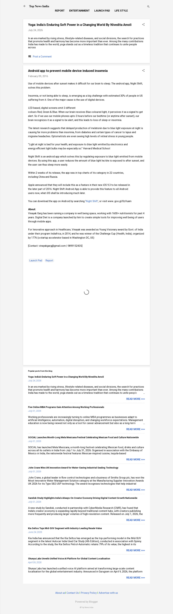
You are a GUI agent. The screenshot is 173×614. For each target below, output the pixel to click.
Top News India (39, 6)
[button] (143, 25)
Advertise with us (108, 592)
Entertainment (79, 10)
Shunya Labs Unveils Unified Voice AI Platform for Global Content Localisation (69, 558)
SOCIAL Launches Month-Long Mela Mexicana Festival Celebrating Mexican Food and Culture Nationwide (83, 437)
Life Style (121, 10)
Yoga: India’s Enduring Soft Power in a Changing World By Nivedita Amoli (79, 25)
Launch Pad (102, 10)
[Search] (148, 7)
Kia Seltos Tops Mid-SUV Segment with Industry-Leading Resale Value (65, 528)
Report (60, 10)
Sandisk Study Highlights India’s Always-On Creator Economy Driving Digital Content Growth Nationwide (82, 498)
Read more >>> (135, 398)
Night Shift (92, 201)
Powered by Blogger (86, 601)
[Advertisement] (86, 341)
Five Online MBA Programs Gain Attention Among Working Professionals (66, 407)
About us (60, 592)
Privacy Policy (89, 592)
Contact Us (72, 592)
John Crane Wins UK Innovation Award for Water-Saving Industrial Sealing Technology (73, 467)
